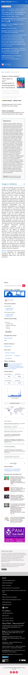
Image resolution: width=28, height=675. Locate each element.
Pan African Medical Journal (8, 580)
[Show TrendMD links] (24, 463)
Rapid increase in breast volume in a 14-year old (13, 431)
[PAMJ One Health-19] (14, 534)
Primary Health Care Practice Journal (10, 588)
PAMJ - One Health (6, 585)
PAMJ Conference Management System (11, 599)
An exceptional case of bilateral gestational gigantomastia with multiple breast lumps (12, 435)
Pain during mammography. (9, 446)
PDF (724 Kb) (7, 64)
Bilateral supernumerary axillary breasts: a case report (14, 423)
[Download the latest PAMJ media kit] (5, 657)
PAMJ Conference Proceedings (9, 597)
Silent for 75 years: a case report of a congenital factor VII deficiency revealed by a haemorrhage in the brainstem (17, 489)
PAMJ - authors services (7, 620)
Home (2, 72)
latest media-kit (12, 652)
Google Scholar (7, 346)
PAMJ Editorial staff (6, 604)
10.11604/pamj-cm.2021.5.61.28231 (15, 10)
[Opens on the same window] (4, 569)
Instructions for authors (8, 618)
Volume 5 (7, 72)
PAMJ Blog (4, 594)
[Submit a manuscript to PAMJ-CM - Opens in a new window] (14, 294)
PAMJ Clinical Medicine (7, 583)
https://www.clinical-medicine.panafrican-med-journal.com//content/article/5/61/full (11, 57)
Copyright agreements (7, 613)
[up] (24, 184)
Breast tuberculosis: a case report (10, 426)
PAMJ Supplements (6, 602)
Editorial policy (5, 615)
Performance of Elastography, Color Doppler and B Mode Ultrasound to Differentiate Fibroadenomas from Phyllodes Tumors (14, 440)
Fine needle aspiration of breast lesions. (11, 456)
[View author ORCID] (2, 100)
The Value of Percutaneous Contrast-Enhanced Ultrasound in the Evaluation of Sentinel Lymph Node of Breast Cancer (14, 451)
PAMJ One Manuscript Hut (8, 646)
